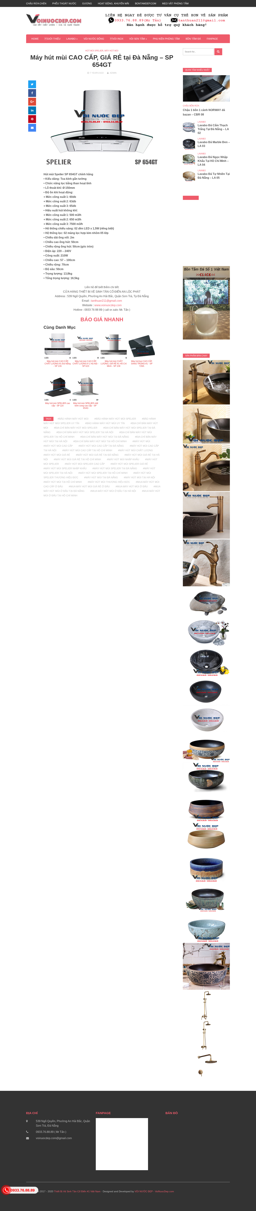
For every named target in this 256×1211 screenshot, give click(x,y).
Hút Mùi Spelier (94, 50)
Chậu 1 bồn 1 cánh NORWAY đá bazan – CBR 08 (204, 112)
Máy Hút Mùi (111, 50)
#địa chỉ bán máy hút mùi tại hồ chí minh (100, 441)
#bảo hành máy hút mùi (73, 418)
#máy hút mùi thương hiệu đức (109, 482)
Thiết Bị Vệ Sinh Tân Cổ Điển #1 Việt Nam (77, 1191)
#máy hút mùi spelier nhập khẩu (65, 468)
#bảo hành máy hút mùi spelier (115, 418)
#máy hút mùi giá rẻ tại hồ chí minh (77, 459)
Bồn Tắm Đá (193, 38)
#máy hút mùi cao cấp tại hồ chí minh (87, 450)
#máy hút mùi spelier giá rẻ (129, 463)
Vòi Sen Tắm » (138, 38)
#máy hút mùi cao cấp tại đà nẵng (101, 445)
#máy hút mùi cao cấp (58, 445)
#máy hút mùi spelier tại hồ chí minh (102, 473)
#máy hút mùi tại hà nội (139, 477)
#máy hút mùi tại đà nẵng (101, 477)
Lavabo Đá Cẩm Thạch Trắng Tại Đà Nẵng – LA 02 (213, 129)
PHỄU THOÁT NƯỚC (64, 3)
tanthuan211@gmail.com (106, 300)
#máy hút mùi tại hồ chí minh (63, 482)
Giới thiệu (52, 38)
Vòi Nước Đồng (94, 38)
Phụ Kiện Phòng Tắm (166, 38)
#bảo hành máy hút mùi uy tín (105, 423)
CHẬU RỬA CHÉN (36, 3)
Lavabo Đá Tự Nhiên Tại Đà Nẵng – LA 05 (214, 175)
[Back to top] (246, 1201)
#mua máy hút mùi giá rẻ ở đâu (89, 486)
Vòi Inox (116, 38)
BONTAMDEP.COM (145, 3)
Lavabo (202, 122)
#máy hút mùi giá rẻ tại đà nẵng (97, 454)
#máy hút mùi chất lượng (135, 450)
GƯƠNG (87, 3)
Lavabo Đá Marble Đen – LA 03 (214, 144)
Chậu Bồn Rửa (191, 106)
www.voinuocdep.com (108, 305)
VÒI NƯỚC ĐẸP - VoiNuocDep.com (154, 1191)
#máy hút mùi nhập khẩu (123, 459)
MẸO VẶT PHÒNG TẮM (175, 3)
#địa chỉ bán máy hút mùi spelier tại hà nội (84, 432)
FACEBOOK (190, 198)
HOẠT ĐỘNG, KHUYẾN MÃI (113, 3)
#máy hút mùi (141, 441)
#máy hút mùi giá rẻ (57, 454)
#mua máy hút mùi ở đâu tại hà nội (113, 491)
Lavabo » (72, 38)
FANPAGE (212, 38)
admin (113, 73)
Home (35, 38)
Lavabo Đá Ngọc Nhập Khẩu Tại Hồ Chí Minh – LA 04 (213, 161)
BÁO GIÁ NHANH (101, 319)
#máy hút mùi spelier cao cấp (85, 463)
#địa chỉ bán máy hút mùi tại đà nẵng (104, 436)
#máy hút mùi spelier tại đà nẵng (114, 468)
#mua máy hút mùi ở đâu (132, 486)
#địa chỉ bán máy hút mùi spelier (75, 427)
